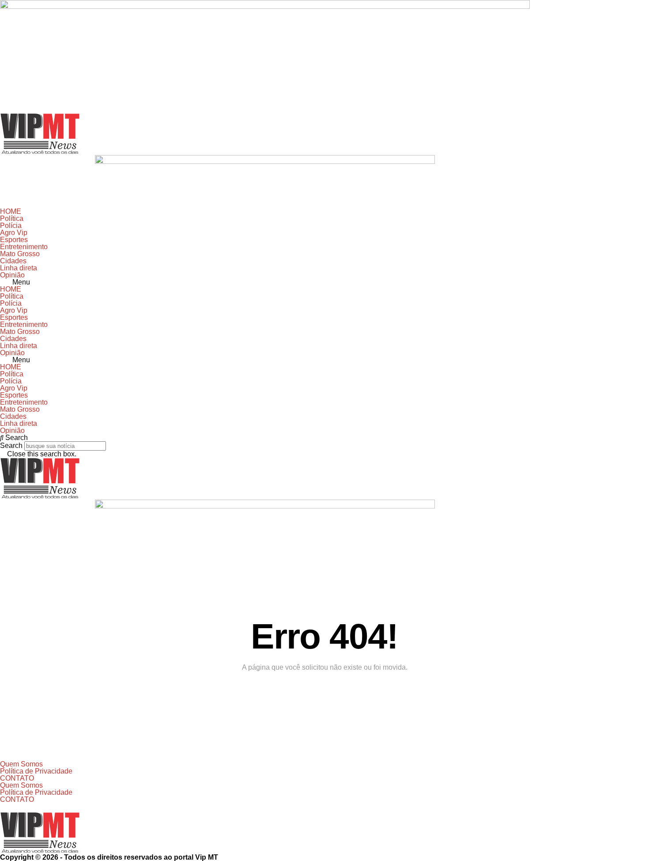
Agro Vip (13, 232)
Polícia (11, 225)
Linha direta (18, 268)
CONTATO (17, 778)
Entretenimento (24, 246)
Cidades (13, 261)
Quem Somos (21, 764)
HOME (10, 211)
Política (11, 218)
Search (11, 445)
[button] (324, 282)
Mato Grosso (20, 254)
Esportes (14, 239)
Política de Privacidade (36, 771)
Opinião (12, 275)
